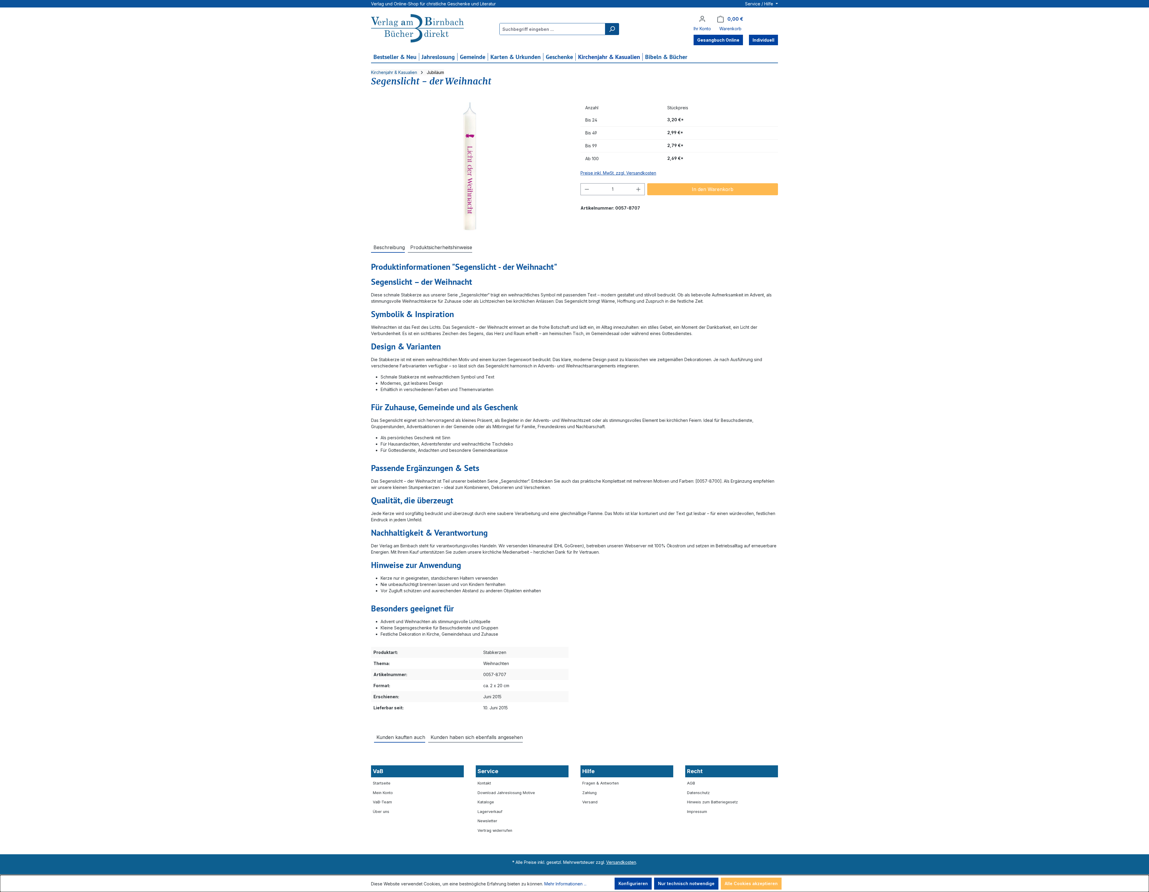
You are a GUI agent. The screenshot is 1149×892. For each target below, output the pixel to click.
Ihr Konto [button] (702, 28)
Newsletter (487, 821)
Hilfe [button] (588, 771)
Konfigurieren (633, 883)
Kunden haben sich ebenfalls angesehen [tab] (477, 737)
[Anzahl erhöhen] (638, 189)
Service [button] (488, 771)
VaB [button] (378, 771)
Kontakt (484, 783)
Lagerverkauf (490, 811)
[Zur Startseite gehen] (417, 29)
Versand (590, 802)
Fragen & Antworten (600, 783)
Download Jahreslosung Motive (506, 792)
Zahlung (589, 792)
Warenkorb (730, 28)
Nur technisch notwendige (686, 883)
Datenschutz (698, 792)
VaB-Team (382, 802)
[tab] (388, 247)
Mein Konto (383, 792)
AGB (691, 783)
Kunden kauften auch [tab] (400, 737)
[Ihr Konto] (702, 19)
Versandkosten (621, 862)
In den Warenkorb (712, 189)
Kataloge (486, 802)
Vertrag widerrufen (495, 830)
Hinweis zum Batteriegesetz (712, 802)
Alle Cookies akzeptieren (751, 883)
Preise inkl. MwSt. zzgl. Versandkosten (618, 172)
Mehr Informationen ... (565, 883)
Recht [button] (695, 771)
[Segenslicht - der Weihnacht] (469, 166)
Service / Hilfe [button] (759, 3)
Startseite (381, 783)
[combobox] (552, 29)
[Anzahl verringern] (586, 189)
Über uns (381, 811)
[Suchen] (612, 29)
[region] (469, 166)
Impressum (697, 811)
